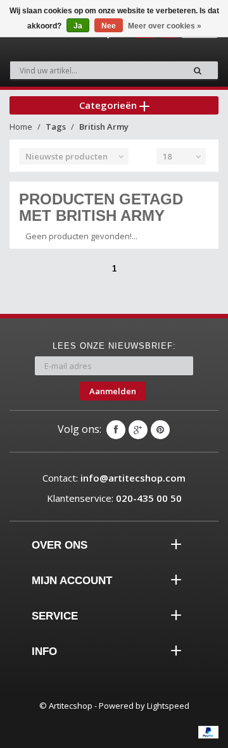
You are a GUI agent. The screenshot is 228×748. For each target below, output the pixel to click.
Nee (108, 26)
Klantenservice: (114, 498)
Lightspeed (168, 705)
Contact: (114, 477)
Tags (56, 126)
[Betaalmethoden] (208, 732)
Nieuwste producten (66, 156)
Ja (77, 26)
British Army (104, 126)
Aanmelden (112, 391)
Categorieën (109, 105)
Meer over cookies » (164, 26)
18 (167, 156)
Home (21, 126)
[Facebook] (115, 429)
